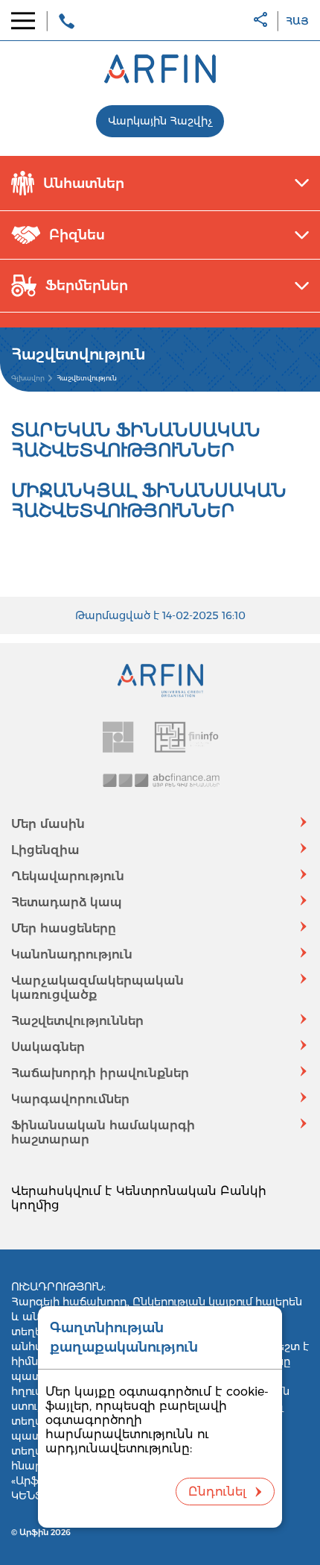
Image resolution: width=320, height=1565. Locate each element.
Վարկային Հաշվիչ (160, 121)
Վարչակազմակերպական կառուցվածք (97, 987)
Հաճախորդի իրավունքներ (100, 1073)
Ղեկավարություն (67, 876)
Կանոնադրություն (71, 954)
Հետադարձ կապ (66, 902)
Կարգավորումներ (70, 1099)
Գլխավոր (28, 378)
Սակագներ (48, 1047)
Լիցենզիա (45, 850)
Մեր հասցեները (63, 928)
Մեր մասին (48, 824)
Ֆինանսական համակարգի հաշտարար (103, 1132)
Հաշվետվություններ (77, 1021)
